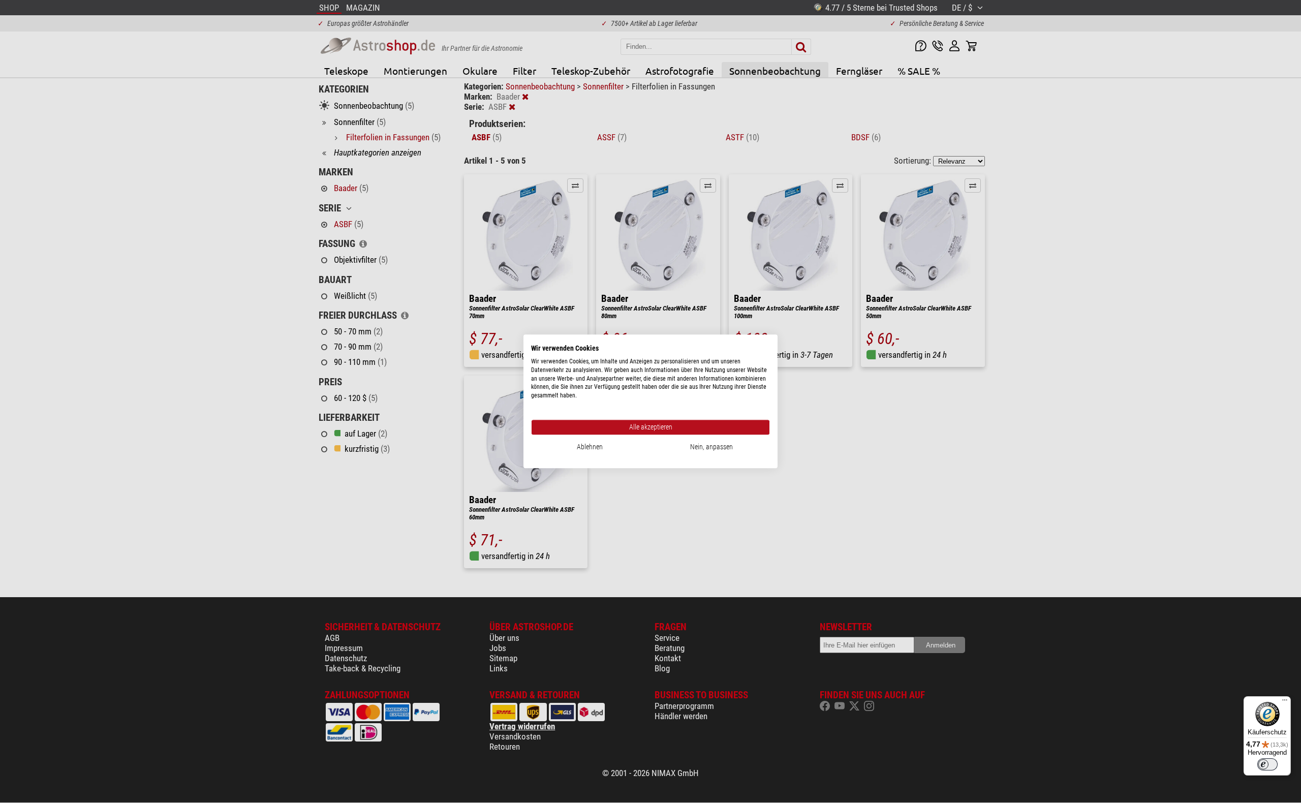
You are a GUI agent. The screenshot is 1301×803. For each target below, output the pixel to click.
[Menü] (1285, 702)
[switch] (1267, 764)
